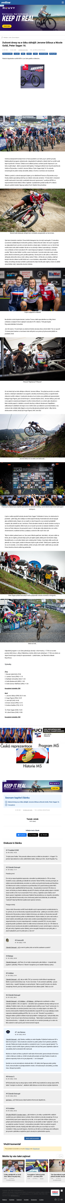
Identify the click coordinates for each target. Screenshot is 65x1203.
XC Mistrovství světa (23, 50)
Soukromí (19, 1199)
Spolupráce (34, 1199)
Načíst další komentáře (32, 1138)
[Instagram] (59, 1200)
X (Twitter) (34, 834)
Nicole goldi (53, 53)
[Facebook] (56, 1200)
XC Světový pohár (57, 1180)
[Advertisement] (32, 103)
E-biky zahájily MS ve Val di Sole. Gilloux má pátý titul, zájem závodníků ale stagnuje (13, 1175)
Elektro (29, 53)
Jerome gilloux (43, 53)
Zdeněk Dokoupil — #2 (13, 947)
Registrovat (36, 1149)
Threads (45, 834)
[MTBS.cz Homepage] (6, 2)
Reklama (4, 1199)
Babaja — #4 (33, 1001)
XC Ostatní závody (10, 1180)
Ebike (23, 53)
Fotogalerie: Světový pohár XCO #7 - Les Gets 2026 (36, 1175)
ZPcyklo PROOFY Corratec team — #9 (17, 1115)
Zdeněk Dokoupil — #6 (13, 1039)
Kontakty (26, 1199)
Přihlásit (27, 1149)
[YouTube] (62, 1200)
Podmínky (11, 1199)
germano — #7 (10, 1100)
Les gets (17, 53)
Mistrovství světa (7, 53)
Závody (41, 1178)
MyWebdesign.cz (15, 1195)
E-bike (35, 53)
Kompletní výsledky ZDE (12, 688)
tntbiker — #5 (24, 1001)
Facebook (22, 834)
